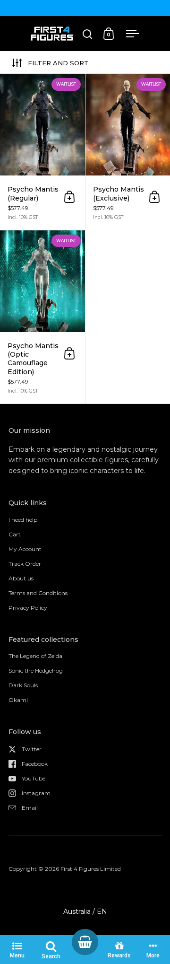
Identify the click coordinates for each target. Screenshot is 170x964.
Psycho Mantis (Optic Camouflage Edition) (42, 317)
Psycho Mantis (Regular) (42, 152)
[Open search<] (88, 34)
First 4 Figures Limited (90, 868)
